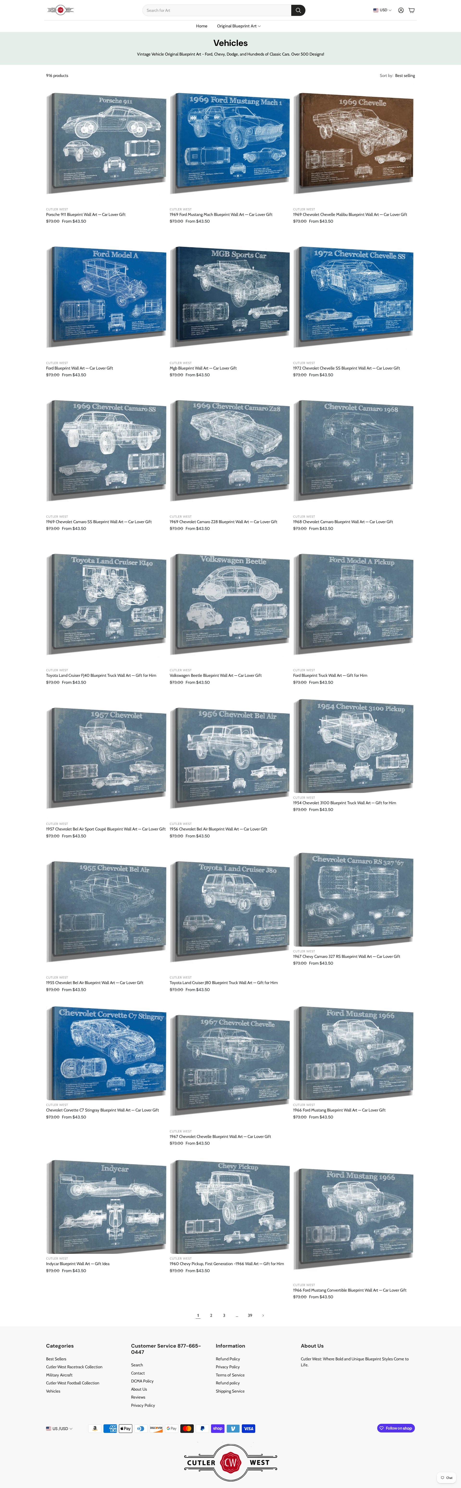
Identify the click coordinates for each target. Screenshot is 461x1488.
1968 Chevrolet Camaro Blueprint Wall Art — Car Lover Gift (343, 521)
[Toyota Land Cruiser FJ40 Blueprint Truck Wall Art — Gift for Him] (107, 605)
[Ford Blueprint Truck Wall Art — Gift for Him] (354, 605)
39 (250, 1315)
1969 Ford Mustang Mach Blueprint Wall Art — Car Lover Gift (221, 214)
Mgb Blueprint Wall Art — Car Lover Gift (203, 368)
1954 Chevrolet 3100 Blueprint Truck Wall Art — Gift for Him (344, 802)
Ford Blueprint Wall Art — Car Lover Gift (79, 368)
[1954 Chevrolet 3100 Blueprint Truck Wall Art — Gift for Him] (354, 745)
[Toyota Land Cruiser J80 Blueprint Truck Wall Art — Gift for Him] (230, 912)
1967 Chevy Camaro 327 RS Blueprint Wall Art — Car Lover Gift (346, 956)
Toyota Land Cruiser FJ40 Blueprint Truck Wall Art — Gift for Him (101, 675)
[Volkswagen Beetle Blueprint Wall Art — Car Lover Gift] (230, 605)
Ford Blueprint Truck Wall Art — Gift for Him (330, 675)
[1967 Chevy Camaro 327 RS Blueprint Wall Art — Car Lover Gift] (354, 899)
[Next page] (263, 1315)
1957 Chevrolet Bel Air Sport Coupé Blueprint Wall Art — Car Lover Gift (106, 829)
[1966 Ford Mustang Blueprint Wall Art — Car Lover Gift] (354, 1052)
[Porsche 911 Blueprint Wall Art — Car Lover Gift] (107, 144)
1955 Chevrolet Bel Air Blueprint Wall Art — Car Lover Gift (94, 982)
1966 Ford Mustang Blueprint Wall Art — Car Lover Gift (339, 1110)
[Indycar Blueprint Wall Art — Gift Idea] (107, 1206)
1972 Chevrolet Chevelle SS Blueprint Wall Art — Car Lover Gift (346, 368)
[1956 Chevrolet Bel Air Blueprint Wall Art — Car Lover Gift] (230, 758)
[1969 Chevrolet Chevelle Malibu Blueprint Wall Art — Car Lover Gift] (354, 144)
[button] (224, 10)
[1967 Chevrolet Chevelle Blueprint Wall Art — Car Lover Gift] (230, 1066)
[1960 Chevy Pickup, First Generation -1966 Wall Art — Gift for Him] (230, 1206)
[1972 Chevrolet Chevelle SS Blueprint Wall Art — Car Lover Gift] (354, 297)
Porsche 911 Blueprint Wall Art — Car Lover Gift (86, 214)
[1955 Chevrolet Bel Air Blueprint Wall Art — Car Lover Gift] (107, 912)
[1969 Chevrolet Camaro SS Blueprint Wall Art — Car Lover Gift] (107, 451)
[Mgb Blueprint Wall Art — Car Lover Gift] (230, 297)
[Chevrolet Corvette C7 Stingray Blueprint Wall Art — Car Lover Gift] (107, 1052)
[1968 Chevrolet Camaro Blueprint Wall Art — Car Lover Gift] (354, 451)
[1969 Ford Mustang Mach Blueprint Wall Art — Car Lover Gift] (230, 144)
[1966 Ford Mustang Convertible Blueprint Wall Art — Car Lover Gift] (354, 1219)
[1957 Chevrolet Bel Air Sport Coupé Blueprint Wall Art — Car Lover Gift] (107, 758)
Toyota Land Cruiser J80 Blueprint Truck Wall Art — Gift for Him (224, 982)
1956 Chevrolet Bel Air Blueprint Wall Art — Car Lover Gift (218, 829)
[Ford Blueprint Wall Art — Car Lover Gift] (107, 297)
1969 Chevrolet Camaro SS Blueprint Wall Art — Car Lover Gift (99, 521)
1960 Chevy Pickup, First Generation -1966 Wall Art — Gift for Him (227, 1263)
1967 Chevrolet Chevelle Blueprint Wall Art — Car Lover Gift (220, 1136)
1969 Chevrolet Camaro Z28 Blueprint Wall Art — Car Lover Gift (223, 521)
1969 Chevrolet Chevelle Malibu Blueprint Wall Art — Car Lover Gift (350, 214)
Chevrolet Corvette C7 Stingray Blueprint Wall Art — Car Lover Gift (102, 1110)
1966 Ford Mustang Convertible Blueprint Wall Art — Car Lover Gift (349, 1290)
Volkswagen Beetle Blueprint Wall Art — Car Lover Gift (216, 675)
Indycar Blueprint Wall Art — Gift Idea (77, 1263)
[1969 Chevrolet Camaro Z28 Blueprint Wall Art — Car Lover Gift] (230, 451)
